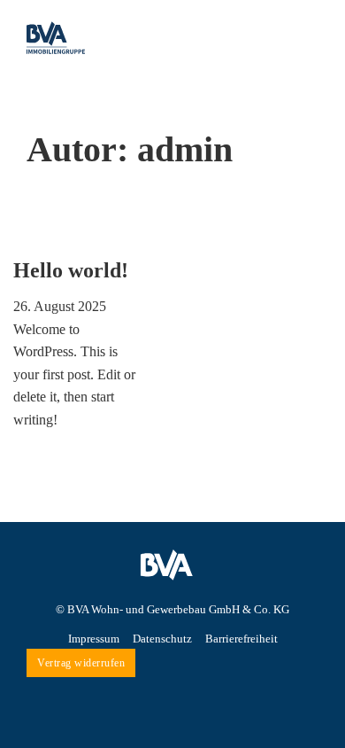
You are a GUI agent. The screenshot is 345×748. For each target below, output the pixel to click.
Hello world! (70, 270)
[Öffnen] (304, 37)
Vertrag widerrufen (81, 663)
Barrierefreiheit (241, 638)
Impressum (93, 638)
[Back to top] (307, 641)
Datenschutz (162, 638)
